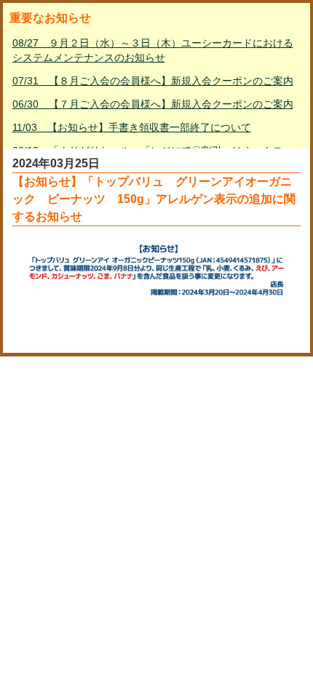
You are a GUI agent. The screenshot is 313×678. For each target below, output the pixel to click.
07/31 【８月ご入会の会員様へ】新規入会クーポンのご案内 (152, 81)
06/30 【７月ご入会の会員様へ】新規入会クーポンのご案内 (152, 104)
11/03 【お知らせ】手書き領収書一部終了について (131, 127)
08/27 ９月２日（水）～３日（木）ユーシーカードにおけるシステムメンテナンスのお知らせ (152, 50)
